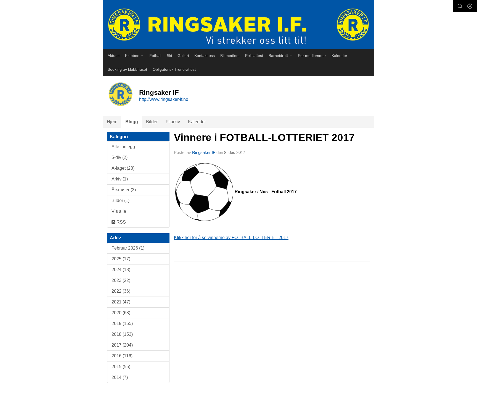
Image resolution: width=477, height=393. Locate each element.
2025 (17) (121, 258)
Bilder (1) (120, 200)
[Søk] (460, 6)
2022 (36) (121, 291)
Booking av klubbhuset (127, 69)
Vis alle (119, 211)
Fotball (155, 55)
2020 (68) (121, 312)
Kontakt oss (204, 55)
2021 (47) (121, 302)
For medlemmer (312, 55)
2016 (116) (122, 355)
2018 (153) (122, 334)
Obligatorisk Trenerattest (174, 69)
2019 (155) (122, 323)
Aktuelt (114, 55)
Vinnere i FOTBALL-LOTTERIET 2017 (264, 137)
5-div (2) (120, 157)
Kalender (339, 55)
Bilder (152, 121)
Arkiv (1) (120, 179)
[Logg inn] (470, 6)
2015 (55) (121, 366)
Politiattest (254, 55)
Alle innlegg (123, 146)
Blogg (131, 121)
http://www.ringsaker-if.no (163, 99)
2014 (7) (120, 377)
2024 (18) (121, 269)
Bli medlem (230, 55)
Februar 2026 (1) (128, 248)
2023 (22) (121, 280)
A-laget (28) (123, 168)
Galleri (183, 55)
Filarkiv (173, 121)
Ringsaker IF (203, 152)
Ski (169, 55)
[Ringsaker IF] (238, 24)
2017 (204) (122, 345)
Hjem (112, 121)
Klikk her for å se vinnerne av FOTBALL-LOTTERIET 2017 (231, 237)
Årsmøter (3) (124, 189)
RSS (120, 222)
